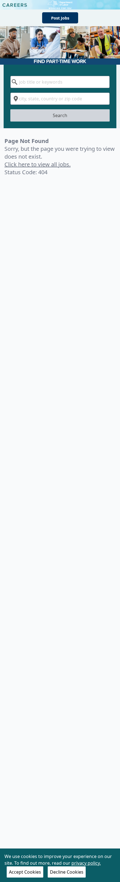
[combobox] (60, 82)
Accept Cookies (25, 872)
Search (60, 115)
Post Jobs (60, 18)
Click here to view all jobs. (37, 164)
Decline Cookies (66, 872)
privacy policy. (86, 863)
